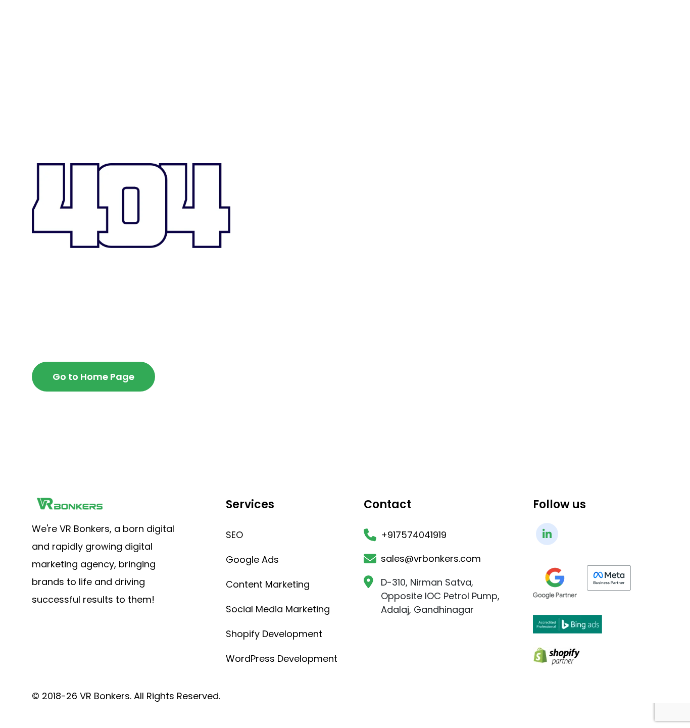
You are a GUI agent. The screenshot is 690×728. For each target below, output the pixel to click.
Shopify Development (274, 633)
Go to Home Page (93, 376)
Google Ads (252, 559)
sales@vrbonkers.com (431, 558)
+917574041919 (414, 534)
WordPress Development (281, 658)
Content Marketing (268, 584)
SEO (234, 534)
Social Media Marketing (278, 609)
